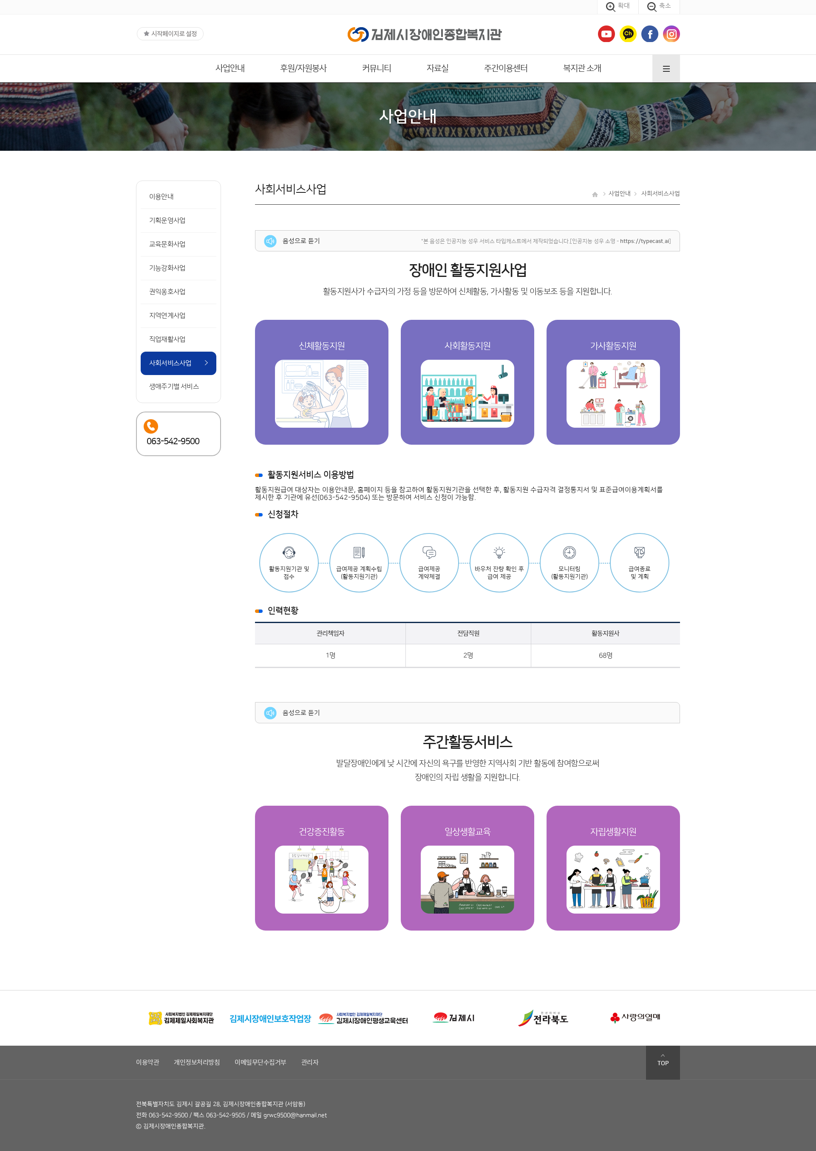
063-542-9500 (168, 1115)
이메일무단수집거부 (260, 1062)
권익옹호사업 (167, 292)
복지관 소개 (582, 68)
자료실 (437, 68)
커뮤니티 (376, 68)
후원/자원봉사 (303, 68)
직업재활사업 (167, 339)
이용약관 (147, 1062)
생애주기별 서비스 (174, 386)
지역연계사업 (167, 315)
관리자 (310, 1062)
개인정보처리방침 (197, 1062)
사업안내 (229, 68)
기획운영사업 (167, 220)
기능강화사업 (167, 268)
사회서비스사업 (170, 363)
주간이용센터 (505, 68)
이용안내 (161, 196)
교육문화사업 (167, 244)
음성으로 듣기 (300, 241)
